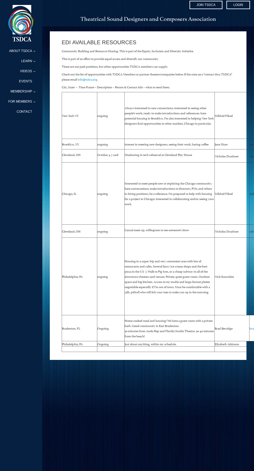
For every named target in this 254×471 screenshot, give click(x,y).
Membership (21, 91)
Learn (26, 61)
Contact (24, 111)
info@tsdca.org (87, 79)
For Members (20, 101)
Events (25, 81)
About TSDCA (20, 51)
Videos (26, 71)
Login (238, 5)
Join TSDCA (206, 5)
